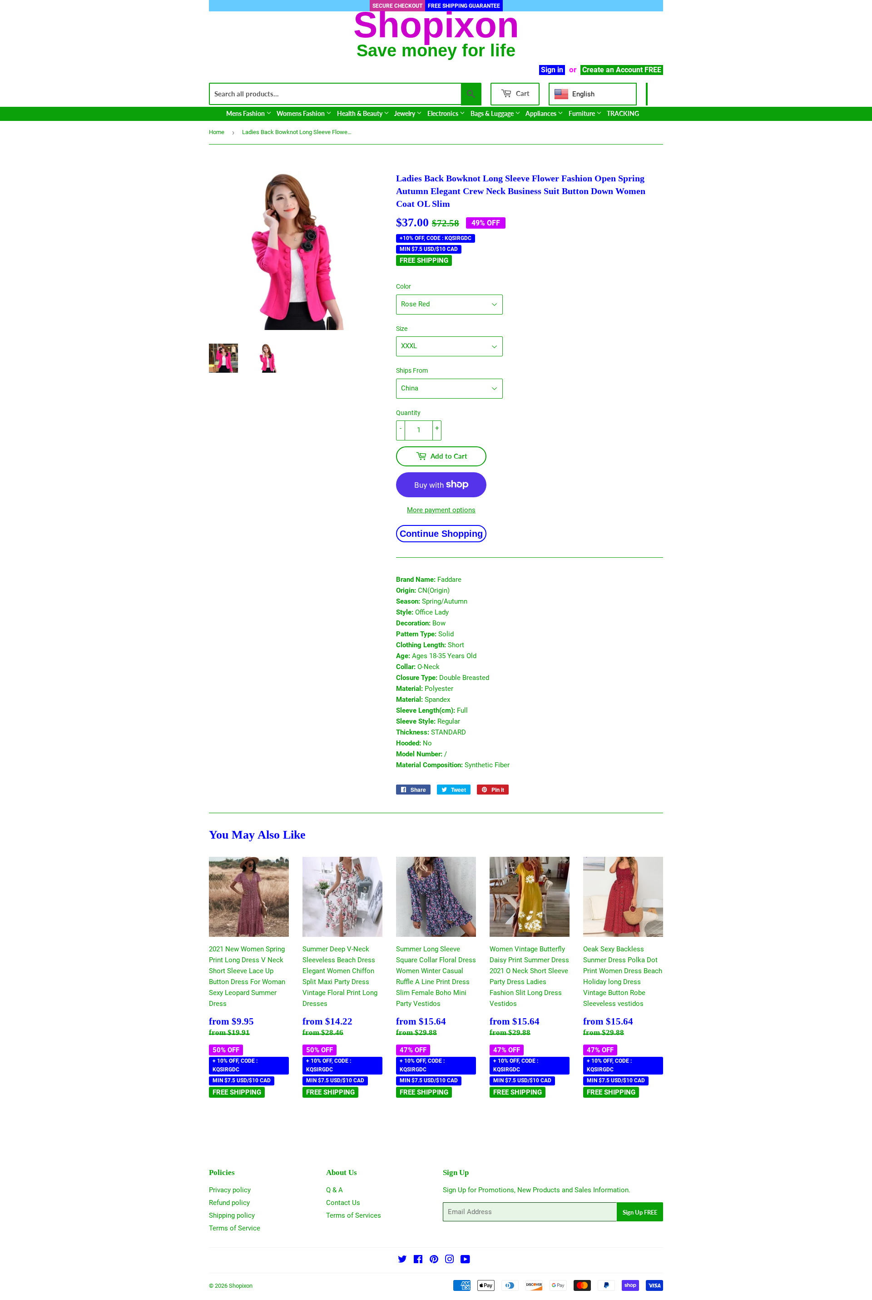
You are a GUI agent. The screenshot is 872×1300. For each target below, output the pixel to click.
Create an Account (612, 69)
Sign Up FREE (640, 1212)
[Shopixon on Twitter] (402, 1260)
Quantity (408, 412)
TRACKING (623, 113)
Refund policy (229, 1203)
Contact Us (343, 1203)
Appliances (541, 113)
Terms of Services (353, 1215)
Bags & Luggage (493, 113)
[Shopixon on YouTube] (465, 1260)
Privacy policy (230, 1190)
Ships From (412, 370)
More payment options (441, 510)
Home (216, 132)
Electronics (443, 113)
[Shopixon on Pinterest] (434, 1260)
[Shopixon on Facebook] (418, 1260)
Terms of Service (234, 1228)
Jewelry (405, 113)
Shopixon (241, 1285)
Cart (522, 93)
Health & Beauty (360, 113)
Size (401, 328)
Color (403, 286)
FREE (652, 69)
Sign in (552, 69)
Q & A (334, 1190)
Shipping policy (232, 1215)
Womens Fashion (301, 113)
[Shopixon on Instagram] (449, 1260)
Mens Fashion (246, 113)
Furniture (582, 113)
